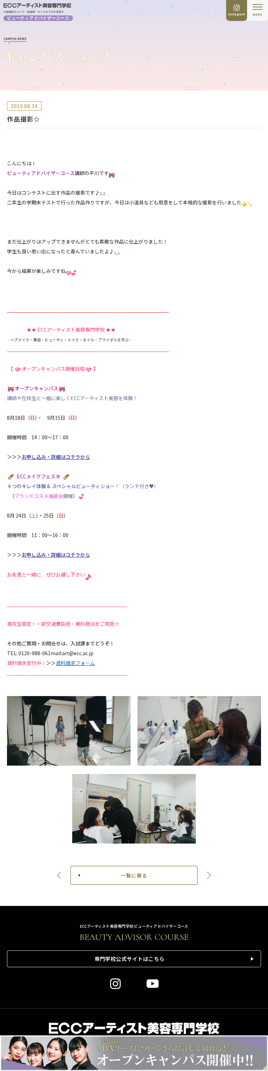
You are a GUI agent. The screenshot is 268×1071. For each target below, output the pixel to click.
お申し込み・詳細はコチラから (56, 456)
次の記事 (208, 875)
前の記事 (60, 875)
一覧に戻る (134, 875)
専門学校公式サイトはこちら (130, 958)
